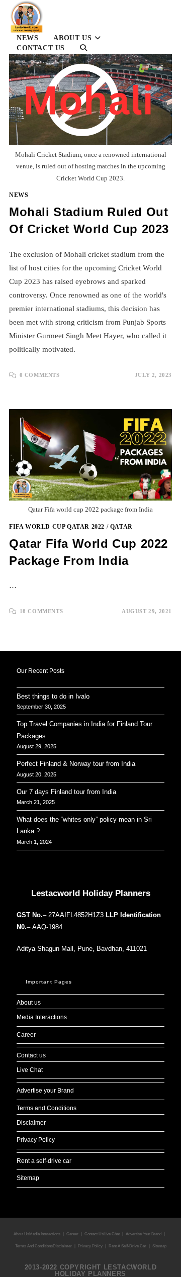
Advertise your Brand (45, 1090)
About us (29, 1002)
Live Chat (30, 1069)
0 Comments (40, 375)
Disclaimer (31, 1122)
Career (26, 1034)
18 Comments (41, 611)
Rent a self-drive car (44, 1160)
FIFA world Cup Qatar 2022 (57, 526)
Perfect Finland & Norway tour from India (76, 763)
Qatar (121, 526)
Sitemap (28, 1178)
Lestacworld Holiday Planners (90, 893)
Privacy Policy (36, 1139)
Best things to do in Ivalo (53, 696)
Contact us (31, 1055)
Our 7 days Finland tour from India (66, 792)
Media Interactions (42, 1017)
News (18, 195)
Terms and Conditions (46, 1108)
